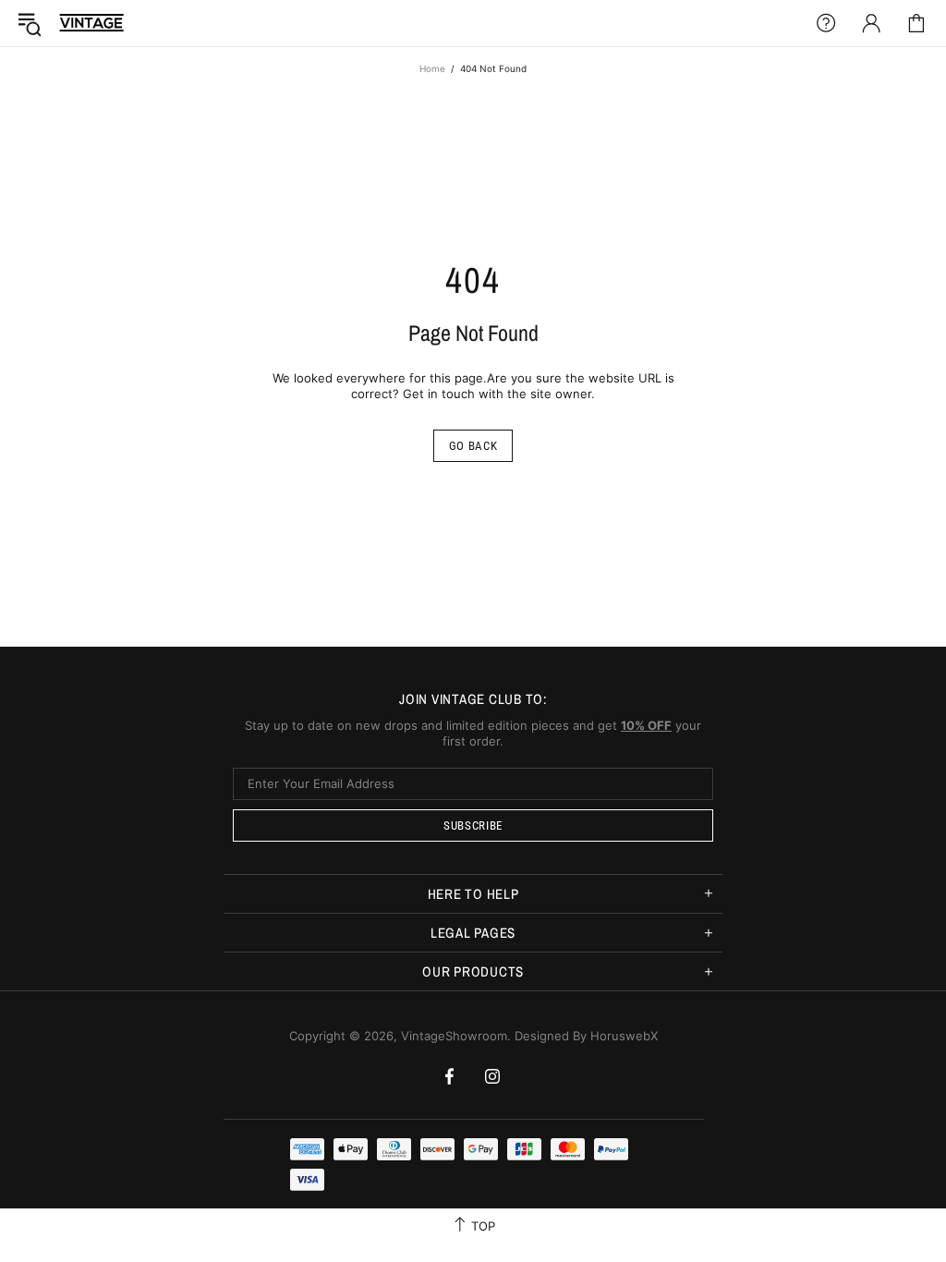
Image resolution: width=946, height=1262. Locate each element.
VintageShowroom (91, 23)
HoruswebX (624, 1035)
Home (432, 68)
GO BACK (473, 446)
